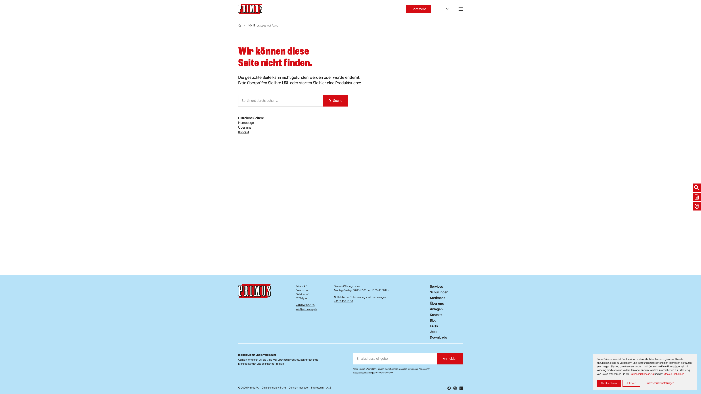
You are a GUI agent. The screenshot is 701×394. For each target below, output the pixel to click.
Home (239, 25)
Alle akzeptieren (609, 383)
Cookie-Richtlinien (674, 373)
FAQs (434, 326)
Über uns (244, 127)
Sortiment (419, 9)
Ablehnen (631, 383)
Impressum (317, 387)
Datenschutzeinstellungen (660, 383)
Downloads (438, 337)
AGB (328, 387)
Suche (337, 101)
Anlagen (436, 309)
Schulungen (439, 292)
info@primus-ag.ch (306, 309)
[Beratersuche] (697, 206)
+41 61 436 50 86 (343, 301)
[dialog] (645, 372)
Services (436, 286)
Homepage (246, 123)
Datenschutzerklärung (274, 387)
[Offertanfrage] (697, 197)
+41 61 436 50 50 (305, 305)
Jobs (433, 332)
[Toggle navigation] (461, 9)
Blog (433, 320)
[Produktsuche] (697, 188)
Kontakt (243, 132)
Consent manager (299, 387)
